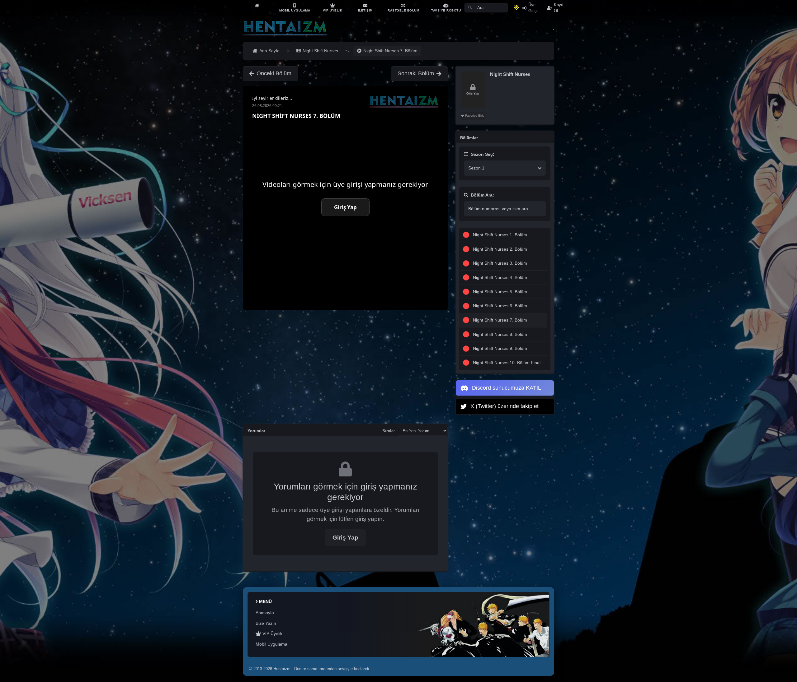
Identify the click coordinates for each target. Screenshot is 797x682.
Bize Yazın (266, 623)
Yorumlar (256, 431)
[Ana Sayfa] (257, 5)
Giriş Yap (345, 537)
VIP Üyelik (271, 633)
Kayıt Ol (559, 7)
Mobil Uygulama (271, 644)
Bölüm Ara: (482, 195)
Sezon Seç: (482, 154)
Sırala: (388, 431)
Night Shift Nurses (510, 74)
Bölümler (469, 138)
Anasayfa (265, 612)
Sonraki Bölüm (416, 73)
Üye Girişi (533, 7)
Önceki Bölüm (274, 73)
